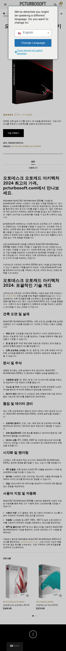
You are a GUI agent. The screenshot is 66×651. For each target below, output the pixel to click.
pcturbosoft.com (29, 542)
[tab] (33, 161)
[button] (6, 4)
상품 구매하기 (27, 595)
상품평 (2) (33, 168)
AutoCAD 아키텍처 (20, 146)
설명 (33, 161)
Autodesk (35, 146)
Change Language (33, 42)
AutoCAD (11, 296)
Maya (50, 602)
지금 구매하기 (13, 133)
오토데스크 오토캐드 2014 (16, 605)
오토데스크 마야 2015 (47, 605)
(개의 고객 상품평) (23, 114)
